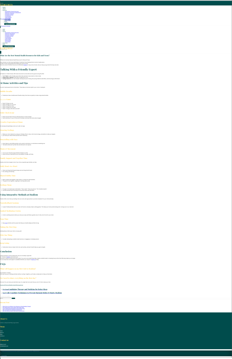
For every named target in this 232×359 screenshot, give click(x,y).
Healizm (25, 65)
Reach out (33, 259)
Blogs (1, 334)
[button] (2, 5)
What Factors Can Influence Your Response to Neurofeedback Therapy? (17, 306)
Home (1, 330)
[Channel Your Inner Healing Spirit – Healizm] (5, 19)
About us (2, 332)
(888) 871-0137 (3, 344)
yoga (6, 223)
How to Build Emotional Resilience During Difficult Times (14, 308)
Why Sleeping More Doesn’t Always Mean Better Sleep (13, 307)
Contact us (2, 335)
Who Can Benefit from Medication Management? (12, 309)
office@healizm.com (4, 346)
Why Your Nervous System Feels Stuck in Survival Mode (13, 311)
